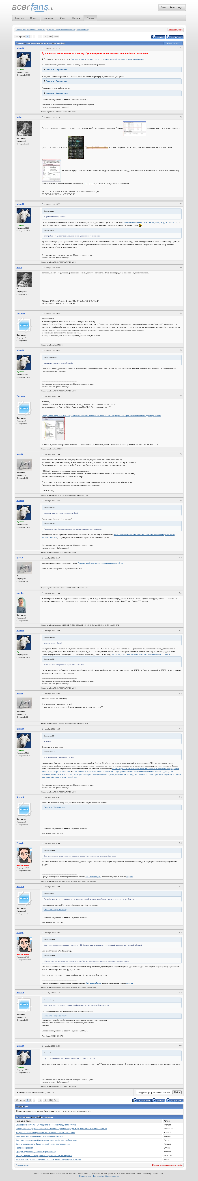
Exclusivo (21, 313)
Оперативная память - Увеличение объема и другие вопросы (43, 1144)
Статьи (33, 18)
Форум (90, 18)
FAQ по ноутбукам (93, 877)
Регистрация (176, 7)
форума (129, 877)
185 (50, 37)
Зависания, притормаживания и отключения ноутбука (39, 1136)
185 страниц (20, 37)
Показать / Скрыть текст (57, 69)
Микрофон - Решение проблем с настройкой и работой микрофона (45, 1133)
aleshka (20, 593)
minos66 (20, 48)
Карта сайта (98, 1176)
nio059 (20, 454)
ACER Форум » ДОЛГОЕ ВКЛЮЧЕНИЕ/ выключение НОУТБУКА (141, 654)
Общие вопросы (82, 29)
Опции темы (172, 43)
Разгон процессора (24, 1148)
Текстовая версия (22, 1165)
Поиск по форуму (176, 29)
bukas (19, 117)
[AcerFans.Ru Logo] (32, 7)
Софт (63, 18)
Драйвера (49, 18)
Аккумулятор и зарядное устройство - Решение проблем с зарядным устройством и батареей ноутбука (61, 1129)
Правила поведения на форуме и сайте (167, 1165)
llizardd (20, 797)
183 (40, 37)
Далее (56, 37)
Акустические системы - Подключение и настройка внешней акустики (46, 1140)
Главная (19, 18)
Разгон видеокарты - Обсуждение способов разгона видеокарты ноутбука (48, 1159)
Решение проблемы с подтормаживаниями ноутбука (100, 563)
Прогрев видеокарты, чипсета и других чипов (36, 1152)
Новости (76, 18)
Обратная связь (112, 1176)
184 (45, 37)
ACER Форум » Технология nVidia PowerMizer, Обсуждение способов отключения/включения (113, 771)
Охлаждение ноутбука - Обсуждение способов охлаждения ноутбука (46, 1125)
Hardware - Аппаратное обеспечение (61, 29)
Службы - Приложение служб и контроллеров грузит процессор (150, 222)
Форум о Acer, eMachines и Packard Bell (30, 29)
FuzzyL (20, 843)
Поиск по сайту (86, 1176)
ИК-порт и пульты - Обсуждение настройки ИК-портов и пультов (44, 1156)
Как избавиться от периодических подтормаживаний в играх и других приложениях (107, 59)
